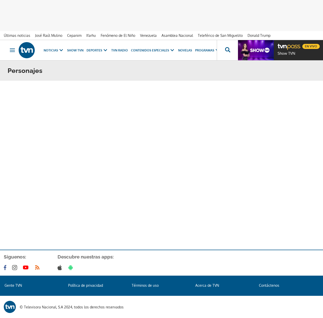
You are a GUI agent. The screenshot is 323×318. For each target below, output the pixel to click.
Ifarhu (91, 35)
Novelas (185, 50)
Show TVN (75, 50)
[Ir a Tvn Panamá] (27, 50)
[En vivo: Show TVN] (256, 50)
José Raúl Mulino (48, 35)
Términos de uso (145, 285)
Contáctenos (269, 285)
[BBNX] (10, 307)
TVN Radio (119, 50)
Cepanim (74, 35)
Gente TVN (13, 285)
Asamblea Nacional (177, 35)
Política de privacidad (85, 285)
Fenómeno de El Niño (118, 35)
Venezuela (148, 35)
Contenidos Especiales (150, 50)
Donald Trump (259, 35)
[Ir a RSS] (38, 268)
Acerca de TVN (207, 285)
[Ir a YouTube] (27, 268)
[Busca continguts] (227, 50)
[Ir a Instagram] (15, 268)
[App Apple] (61, 268)
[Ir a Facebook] (6, 268)
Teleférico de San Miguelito (220, 35)
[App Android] (72, 268)
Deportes (94, 50)
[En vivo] (282, 44)
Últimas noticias (17, 35)
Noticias (51, 50)
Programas (204, 50)
